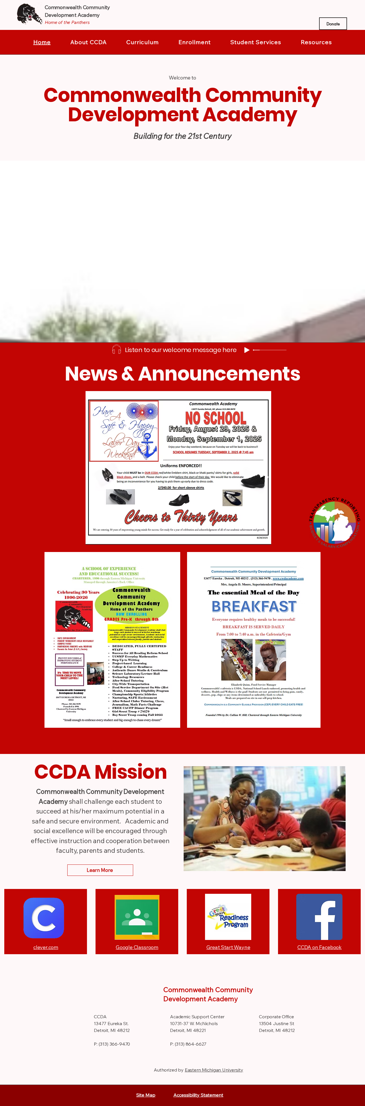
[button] (88, 42)
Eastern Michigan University (214, 1070)
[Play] (247, 350)
